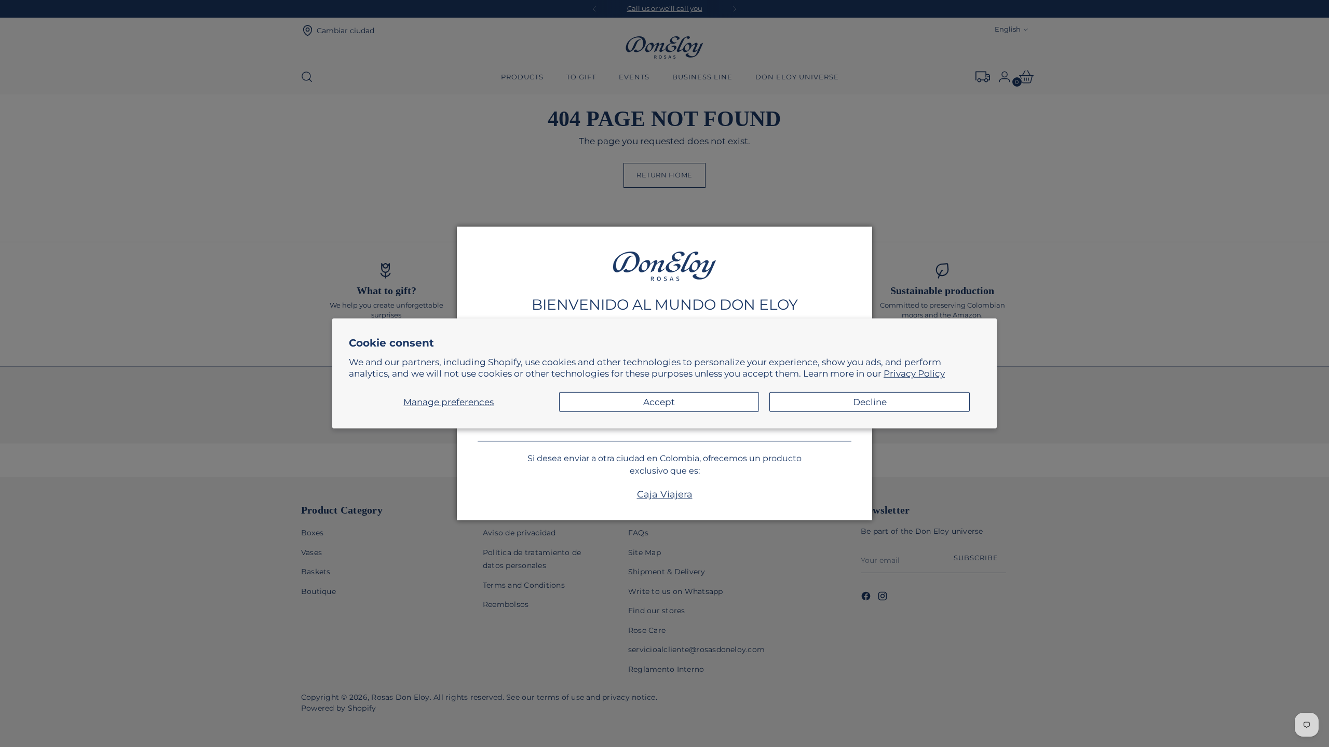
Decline (870, 402)
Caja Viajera (665, 494)
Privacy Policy (914, 373)
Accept (659, 402)
